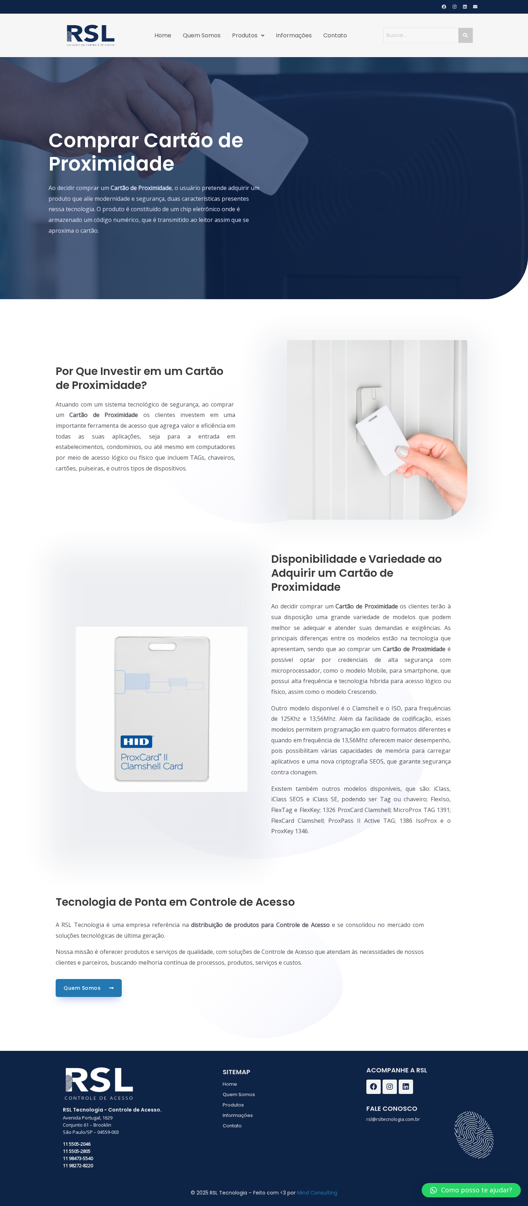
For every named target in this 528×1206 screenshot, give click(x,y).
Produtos (245, 35)
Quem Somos (202, 35)
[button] (471, 1190)
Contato (335, 35)
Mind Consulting (317, 1192)
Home (162, 35)
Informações (294, 35)
